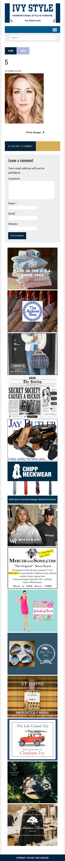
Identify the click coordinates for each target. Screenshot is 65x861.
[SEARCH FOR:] (32, 37)
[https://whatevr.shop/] (33, 544)
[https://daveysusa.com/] (33, 373)
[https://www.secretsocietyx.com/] (33, 416)
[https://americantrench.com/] (33, 844)
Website (13, 224)
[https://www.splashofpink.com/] (33, 629)
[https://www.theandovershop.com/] (33, 330)
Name (12, 203)
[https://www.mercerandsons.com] (33, 587)
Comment (14, 178)
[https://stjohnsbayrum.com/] (33, 715)
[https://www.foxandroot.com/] (33, 801)
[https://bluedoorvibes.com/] (33, 672)
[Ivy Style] (32, 13)
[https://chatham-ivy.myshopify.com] (33, 758)
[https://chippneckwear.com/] (33, 501)
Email (11, 213)
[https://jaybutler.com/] (33, 458)
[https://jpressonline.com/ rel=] (33, 287)
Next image (33, 132)
